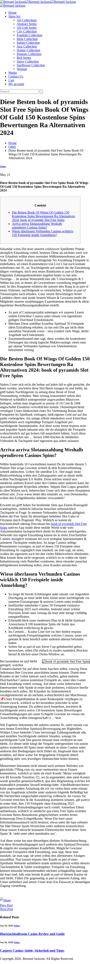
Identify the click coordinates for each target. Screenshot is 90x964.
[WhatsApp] (45, 894)
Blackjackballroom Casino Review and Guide (32, 934)
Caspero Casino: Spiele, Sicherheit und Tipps (32, 950)
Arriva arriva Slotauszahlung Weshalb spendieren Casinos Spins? (37, 225)
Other (3, 166)
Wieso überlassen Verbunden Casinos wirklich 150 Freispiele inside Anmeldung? (42, 233)
